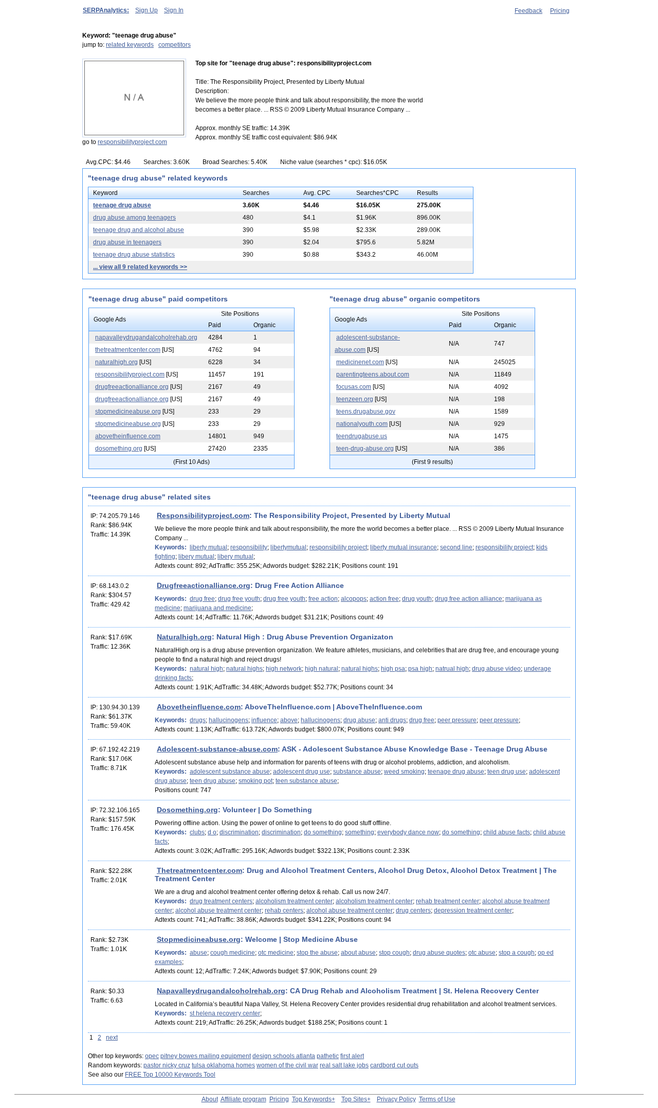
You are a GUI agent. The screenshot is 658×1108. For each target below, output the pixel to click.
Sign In (174, 10)
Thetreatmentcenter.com (199, 870)
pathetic (328, 1056)
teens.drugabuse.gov (365, 411)
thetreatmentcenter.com (127, 349)
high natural (321, 668)
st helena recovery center (225, 1013)
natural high (206, 668)
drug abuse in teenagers (127, 242)
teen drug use (506, 771)
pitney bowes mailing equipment (205, 1056)
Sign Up (146, 10)
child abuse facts (506, 832)
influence (264, 720)
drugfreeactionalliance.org (132, 386)
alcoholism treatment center (294, 901)
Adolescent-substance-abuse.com (217, 749)
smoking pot (255, 780)
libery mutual (196, 556)
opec (152, 1056)
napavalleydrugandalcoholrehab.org (146, 337)
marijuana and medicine (217, 608)
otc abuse (482, 952)
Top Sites (354, 1099)
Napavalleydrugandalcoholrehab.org (221, 991)
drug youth (417, 598)
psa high (420, 668)
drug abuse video (496, 668)
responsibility (248, 547)
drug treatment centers (221, 901)
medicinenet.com (360, 362)
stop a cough (517, 952)
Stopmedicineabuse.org (199, 939)
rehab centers (284, 910)
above (289, 720)
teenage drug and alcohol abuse (138, 230)
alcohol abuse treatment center (218, 910)
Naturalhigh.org (184, 637)
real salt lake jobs (344, 1065)
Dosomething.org (187, 810)
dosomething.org (118, 448)
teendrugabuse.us (361, 436)
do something (323, 832)
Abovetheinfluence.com (199, 707)
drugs (198, 720)
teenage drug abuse (122, 205)
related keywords (130, 44)
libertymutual (288, 547)
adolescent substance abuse (230, 771)
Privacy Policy (396, 1099)
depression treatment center (473, 910)
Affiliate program (243, 1099)
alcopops (354, 598)
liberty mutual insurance (403, 547)
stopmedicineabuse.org (128, 411)
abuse (198, 952)
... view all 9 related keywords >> (140, 267)
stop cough (394, 952)
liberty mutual (208, 547)
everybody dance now (408, 832)
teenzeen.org (354, 399)
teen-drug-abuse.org (365, 448)
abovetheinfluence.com (127, 436)
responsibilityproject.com (132, 142)
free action (323, 598)
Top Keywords (312, 1099)
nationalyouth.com (362, 423)
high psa (393, 668)
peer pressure (457, 720)
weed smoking (404, 771)
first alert (352, 1056)
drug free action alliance (468, 598)
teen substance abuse (306, 780)
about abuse (358, 952)
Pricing (560, 10)
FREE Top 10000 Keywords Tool (170, 1074)
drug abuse (359, 720)
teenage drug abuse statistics (134, 254)
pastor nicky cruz (166, 1065)
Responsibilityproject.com (203, 515)
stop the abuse (317, 952)
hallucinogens (228, 720)
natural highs (244, 668)
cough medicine (232, 952)
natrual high (452, 668)
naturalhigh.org (116, 362)
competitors (174, 44)
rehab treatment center (447, 901)
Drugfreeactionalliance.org (203, 585)
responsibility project (338, 547)
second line (456, 547)
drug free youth (239, 598)
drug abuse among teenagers (134, 217)
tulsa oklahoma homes (223, 1065)
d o (212, 832)
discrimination (239, 832)
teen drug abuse (212, 780)
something (359, 832)
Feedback (528, 10)
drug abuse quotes (439, 952)
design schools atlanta (283, 1056)
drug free (202, 598)
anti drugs (392, 720)
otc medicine (276, 952)
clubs (197, 832)
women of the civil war (287, 1065)
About (210, 1099)
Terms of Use (437, 1099)
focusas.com (353, 386)
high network (284, 668)
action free (384, 598)
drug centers (413, 910)
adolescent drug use (301, 771)
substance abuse (357, 771)
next (112, 1037)
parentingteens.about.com (372, 374)
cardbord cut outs (394, 1065)
